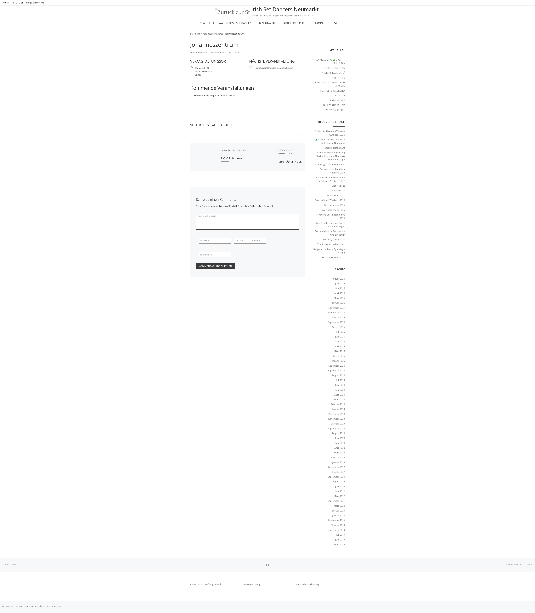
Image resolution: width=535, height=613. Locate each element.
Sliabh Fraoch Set (336, 195)
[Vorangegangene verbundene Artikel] (293, 134)
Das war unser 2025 (334, 205)
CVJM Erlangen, (232, 158)
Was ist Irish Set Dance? (235, 23)
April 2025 (339, 346)
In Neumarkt (267, 23)
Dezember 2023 (336, 414)
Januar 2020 (338, 515)
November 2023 (336, 418)
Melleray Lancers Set (334, 239)
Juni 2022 (340, 486)
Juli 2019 (340, 534)
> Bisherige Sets (334, 67)
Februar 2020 (338, 510)
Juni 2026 (340, 283)
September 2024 (336, 370)
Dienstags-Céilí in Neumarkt (330, 164)
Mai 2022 (340, 491)
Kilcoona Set (338, 190)
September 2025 (336, 322)
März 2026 (339, 298)
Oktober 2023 (338, 423)
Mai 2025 (340, 341)
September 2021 (336, 500)
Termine (318, 23)
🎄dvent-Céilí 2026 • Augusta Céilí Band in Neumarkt (330, 141)
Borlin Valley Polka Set (333, 257)
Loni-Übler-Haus (290, 162)
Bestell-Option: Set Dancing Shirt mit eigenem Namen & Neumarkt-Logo (330, 156)
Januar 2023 (338, 462)
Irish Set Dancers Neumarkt (23, 606)
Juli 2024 (340, 380)
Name (204, 240)
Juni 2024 (340, 384)
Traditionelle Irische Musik (331, 244)
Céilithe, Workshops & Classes (330, 84)
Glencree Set (338, 185)
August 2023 (338, 433)
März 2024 (339, 399)
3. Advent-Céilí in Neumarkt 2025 (330, 216)
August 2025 (338, 327)
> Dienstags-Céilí (333, 72)
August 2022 (338, 481)
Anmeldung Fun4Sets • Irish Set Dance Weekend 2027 (330, 179)
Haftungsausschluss (215, 584)
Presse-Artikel (335, 110)
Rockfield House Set (334, 147)
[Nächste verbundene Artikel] (301, 134)
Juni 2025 (340, 336)
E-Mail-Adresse (248, 240)
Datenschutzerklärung (307, 584)
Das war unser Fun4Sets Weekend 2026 (332, 171)
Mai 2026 (340, 288)
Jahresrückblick (334, 105)
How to (340, 95)
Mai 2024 (340, 389)
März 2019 (339, 544)
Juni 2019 (340, 539)
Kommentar (206, 216)
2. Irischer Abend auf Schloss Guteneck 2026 (330, 133)
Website (206, 254)
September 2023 (336, 428)
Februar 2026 (338, 302)
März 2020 (339, 505)
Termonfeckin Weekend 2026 (329, 200)
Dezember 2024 (336, 365)
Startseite (207, 23)
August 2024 (338, 375)
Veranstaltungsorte (213, 33)
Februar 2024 (338, 404)
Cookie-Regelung (251, 584)
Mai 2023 (340, 443)
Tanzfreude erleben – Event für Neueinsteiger (330, 225)
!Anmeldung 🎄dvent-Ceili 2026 (330, 61)
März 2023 (339, 452)
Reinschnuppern (294, 23)
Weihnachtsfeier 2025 (333, 209)
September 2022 (336, 476)
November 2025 (336, 312)
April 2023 (339, 447)
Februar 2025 (338, 356)
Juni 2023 (340, 438)
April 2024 (339, 394)
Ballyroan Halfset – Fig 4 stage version (329, 251)
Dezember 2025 (336, 307)
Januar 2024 (338, 409)
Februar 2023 (338, 457)
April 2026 (339, 293)
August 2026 (338, 278)
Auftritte (338, 77)
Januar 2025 (338, 360)
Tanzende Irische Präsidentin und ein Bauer (329, 233)
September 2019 (336, 530)
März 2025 (339, 351)
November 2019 (336, 520)
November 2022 (336, 467)
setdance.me (200, 52)
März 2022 (339, 496)
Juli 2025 (340, 331)
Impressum (196, 584)
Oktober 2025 (338, 317)
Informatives (336, 100)
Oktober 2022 (338, 471)
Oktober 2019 (338, 525)
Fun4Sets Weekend (332, 90)
